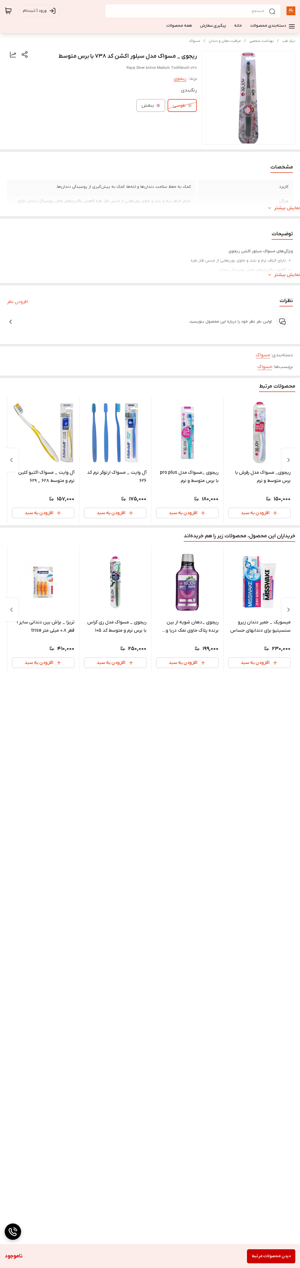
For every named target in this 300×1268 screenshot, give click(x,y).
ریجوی (180, 78)
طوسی (179, 105)
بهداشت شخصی (261, 41)
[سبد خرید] (8, 10)
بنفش (148, 105)
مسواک (194, 41)
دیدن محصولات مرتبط (271, 1256)
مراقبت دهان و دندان (225, 41)
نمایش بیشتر (287, 208)
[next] (11, 460)
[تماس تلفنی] (13, 1231)
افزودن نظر (17, 302)
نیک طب (288, 41)
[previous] (289, 460)
